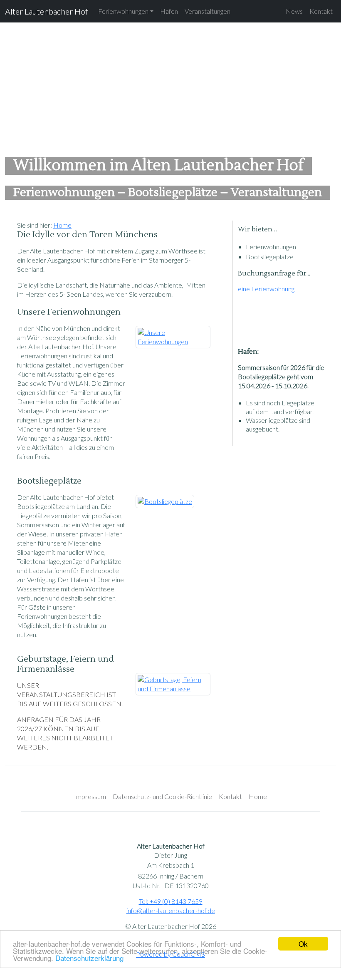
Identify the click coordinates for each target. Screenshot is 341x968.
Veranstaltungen (207, 11)
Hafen (169, 11)
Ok (303, 943)
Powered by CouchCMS (170, 954)
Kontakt (321, 11)
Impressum (90, 796)
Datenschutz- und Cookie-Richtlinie (162, 796)
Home (62, 225)
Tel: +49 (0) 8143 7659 (171, 901)
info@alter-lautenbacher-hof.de (170, 910)
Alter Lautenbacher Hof (46, 11)
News (294, 11)
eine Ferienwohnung (266, 289)
